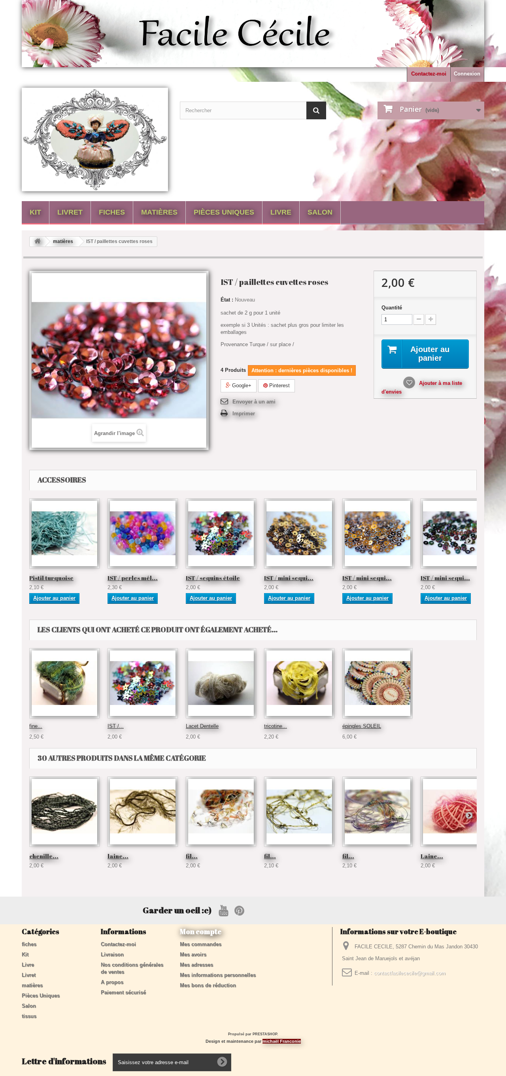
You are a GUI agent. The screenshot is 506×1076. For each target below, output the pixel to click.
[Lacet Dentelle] (221, 683)
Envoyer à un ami (254, 402)
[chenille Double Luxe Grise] (64, 811)
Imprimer (243, 413)
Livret (70, 212)
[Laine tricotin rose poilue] (456, 811)
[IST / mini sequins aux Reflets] (456, 533)
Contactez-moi (428, 74)
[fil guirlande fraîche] (377, 811)
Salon (320, 212)
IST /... (116, 726)
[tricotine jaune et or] (299, 683)
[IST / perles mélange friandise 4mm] (143, 533)
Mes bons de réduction (208, 985)
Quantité (391, 308)
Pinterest (279, 385)
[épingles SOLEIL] (377, 683)
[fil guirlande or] (299, 811)
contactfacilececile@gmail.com (410, 973)
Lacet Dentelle (202, 726)
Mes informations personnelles (218, 975)
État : (227, 300)
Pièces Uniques (224, 212)
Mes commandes (200, 944)
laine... (118, 856)
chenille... (44, 856)
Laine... (432, 856)
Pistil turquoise (51, 578)
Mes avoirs (193, 954)
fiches (112, 212)
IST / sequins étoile (213, 578)
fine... (35, 726)
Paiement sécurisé (123, 992)
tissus (29, 1016)
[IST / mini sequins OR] (377, 533)
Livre (280, 212)
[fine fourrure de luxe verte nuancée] (64, 683)
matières (159, 212)
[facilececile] (95, 139)
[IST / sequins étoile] (221, 533)
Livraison (112, 954)
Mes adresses (196, 965)
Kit (35, 212)
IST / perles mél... (133, 578)
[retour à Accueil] (37, 242)
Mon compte (200, 931)
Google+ (240, 385)
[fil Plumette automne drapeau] (221, 811)
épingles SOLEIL (361, 726)
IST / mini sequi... (288, 578)
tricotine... (275, 726)
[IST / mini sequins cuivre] (299, 533)
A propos (112, 982)
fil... (192, 856)
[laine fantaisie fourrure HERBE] (143, 811)
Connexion (467, 74)
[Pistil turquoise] (64, 533)
